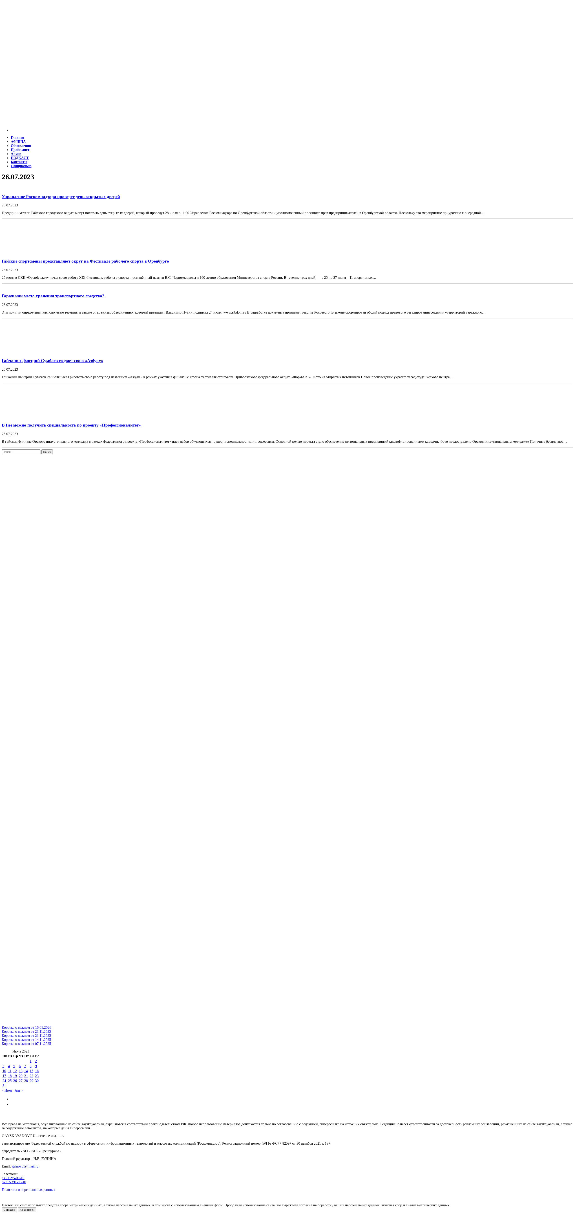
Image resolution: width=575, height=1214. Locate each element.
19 (15, 1076)
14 (26, 1071)
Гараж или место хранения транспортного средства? (53, 296)
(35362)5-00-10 (13, 1178)
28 (26, 1081)
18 (10, 1076)
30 (37, 1081)
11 (9, 1071)
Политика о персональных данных (28, 1190)
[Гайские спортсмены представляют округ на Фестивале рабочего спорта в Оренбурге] (31, 252)
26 (15, 1081)
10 (4, 1071)
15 (31, 1071)
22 (31, 1076)
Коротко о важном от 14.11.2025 (26, 1040)
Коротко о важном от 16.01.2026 (26, 1027)
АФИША (18, 142)
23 (37, 1076)
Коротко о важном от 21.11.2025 (26, 1031)
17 (4, 1076)
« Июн (7, 1090)
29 (31, 1081)
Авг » (19, 1090)
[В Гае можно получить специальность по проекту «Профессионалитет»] (31, 416)
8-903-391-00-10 (14, 1182)
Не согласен (27, 1209)
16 (37, 1071)
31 (4, 1086)
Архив (16, 154)
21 (26, 1076)
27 (20, 1081)
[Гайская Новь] (287, 25)
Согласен (9, 1209)
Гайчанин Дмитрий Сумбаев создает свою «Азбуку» (52, 360)
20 (20, 1076)
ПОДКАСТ (20, 158)
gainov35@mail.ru (25, 1166)
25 (10, 1081)
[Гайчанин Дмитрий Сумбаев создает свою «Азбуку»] (31, 352)
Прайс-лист (20, 150)
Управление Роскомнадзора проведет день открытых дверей (61, 196)
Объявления (21, 146)
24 (4, 1081)
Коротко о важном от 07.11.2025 (26, 1044)
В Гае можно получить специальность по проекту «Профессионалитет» (71, 425)
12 (15, 1071)
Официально (21, 166)
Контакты (19, 162)
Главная (17, 137)
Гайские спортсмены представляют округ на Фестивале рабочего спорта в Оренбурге (85, 261)
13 (20, 1071)
